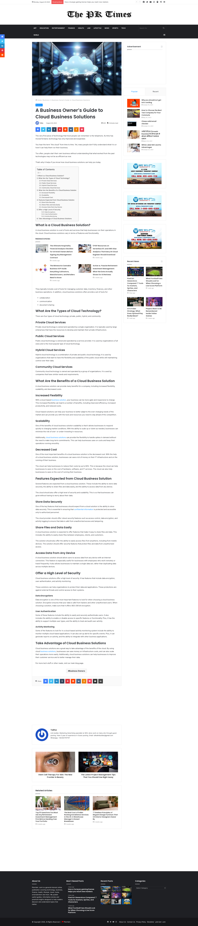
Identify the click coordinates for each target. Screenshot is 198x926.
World (36, 35)
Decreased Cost (47, 197)
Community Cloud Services (51, 188)
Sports (115, 28)
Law (88, 28)
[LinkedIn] (49, 129)
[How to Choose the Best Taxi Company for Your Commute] (133, 113)
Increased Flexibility (48, 193)
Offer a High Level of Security (49, 210)
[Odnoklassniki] (76, 129)
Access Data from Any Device (52, 207)
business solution (59, 400)
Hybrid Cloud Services (49, 185)
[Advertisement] (77, 705)
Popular (134, 91)
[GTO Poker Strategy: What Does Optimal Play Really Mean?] (135, 301)
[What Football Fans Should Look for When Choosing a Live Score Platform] (154, 271)
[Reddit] (65, 129)
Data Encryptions (50, 212)
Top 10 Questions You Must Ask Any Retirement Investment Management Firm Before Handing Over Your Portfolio (47, 816)
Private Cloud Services (49, 181)
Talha (41, 123)
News (107, 28)
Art (35, 28)
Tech (123, 28)
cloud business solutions (56, 437)
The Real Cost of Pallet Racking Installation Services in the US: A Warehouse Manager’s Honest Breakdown (76, 816)
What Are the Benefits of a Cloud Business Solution (57, 190)
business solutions (48, 651)
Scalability (45, 195)
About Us (122, 922)
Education (44, 28)
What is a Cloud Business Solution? (51, 176)
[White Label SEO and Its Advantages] (133, 148)
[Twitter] (43, 129)
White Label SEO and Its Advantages (151, 146)
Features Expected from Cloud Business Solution (56, 200)
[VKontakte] (71, 129)
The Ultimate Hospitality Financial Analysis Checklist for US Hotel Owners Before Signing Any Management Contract (61, 252)
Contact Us (131, 922)
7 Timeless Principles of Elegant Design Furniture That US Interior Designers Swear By (105, 815)
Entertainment (58, 28)
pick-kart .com (160, 922)
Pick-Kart (67, 922)
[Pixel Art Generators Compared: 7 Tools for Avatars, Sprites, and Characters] (135, 271)
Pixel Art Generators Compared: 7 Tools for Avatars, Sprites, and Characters (92, 2)
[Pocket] (82, 129)
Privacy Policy (141, 922)
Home (39, 100)
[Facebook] (38, 129)
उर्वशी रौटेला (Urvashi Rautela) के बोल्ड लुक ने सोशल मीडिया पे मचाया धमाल (151, 135)
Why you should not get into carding (151, 101)
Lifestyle (97, 28)
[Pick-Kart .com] (99, 14)
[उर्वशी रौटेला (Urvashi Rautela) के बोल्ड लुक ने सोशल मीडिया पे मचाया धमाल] (133, 134)
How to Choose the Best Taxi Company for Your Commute (152, 112)
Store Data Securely (48, 202)
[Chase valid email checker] (133, 124)
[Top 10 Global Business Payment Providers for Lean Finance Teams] (127, 895)
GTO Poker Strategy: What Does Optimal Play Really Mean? (135, 312)
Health (81, 28)
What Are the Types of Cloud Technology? (54, 178)
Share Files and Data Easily (51, 205)
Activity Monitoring (51, 216)
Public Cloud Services (49, 183)
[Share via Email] (95, 681)
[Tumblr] (54, 129)
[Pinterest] (60, 129)
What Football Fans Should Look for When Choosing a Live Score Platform (154, 282)
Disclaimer (150, 922)
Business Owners (77, 671)
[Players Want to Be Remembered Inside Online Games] (154, 301)
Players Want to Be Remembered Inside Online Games (154, 312)
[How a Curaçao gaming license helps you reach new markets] (105, 889)
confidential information (83, 509)
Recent (155, 91)
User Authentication (51, 214)
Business (46, 100)
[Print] (100, 681)
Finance (71, 28)
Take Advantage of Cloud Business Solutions (55, 218)
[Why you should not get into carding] (133, 103)
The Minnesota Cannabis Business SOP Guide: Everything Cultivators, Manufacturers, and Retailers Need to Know (62, 272)
